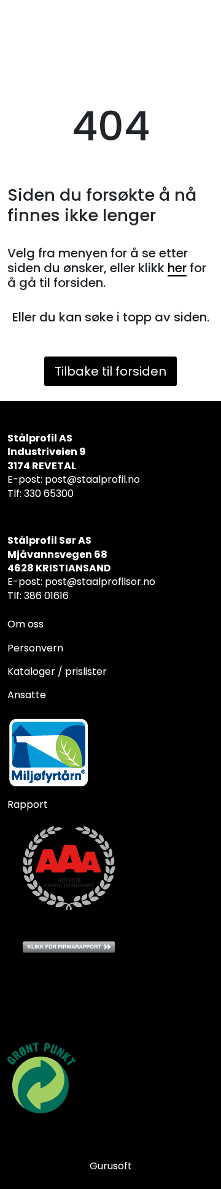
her (177, 267)
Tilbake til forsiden (110, 371)
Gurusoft (111, 1166)
